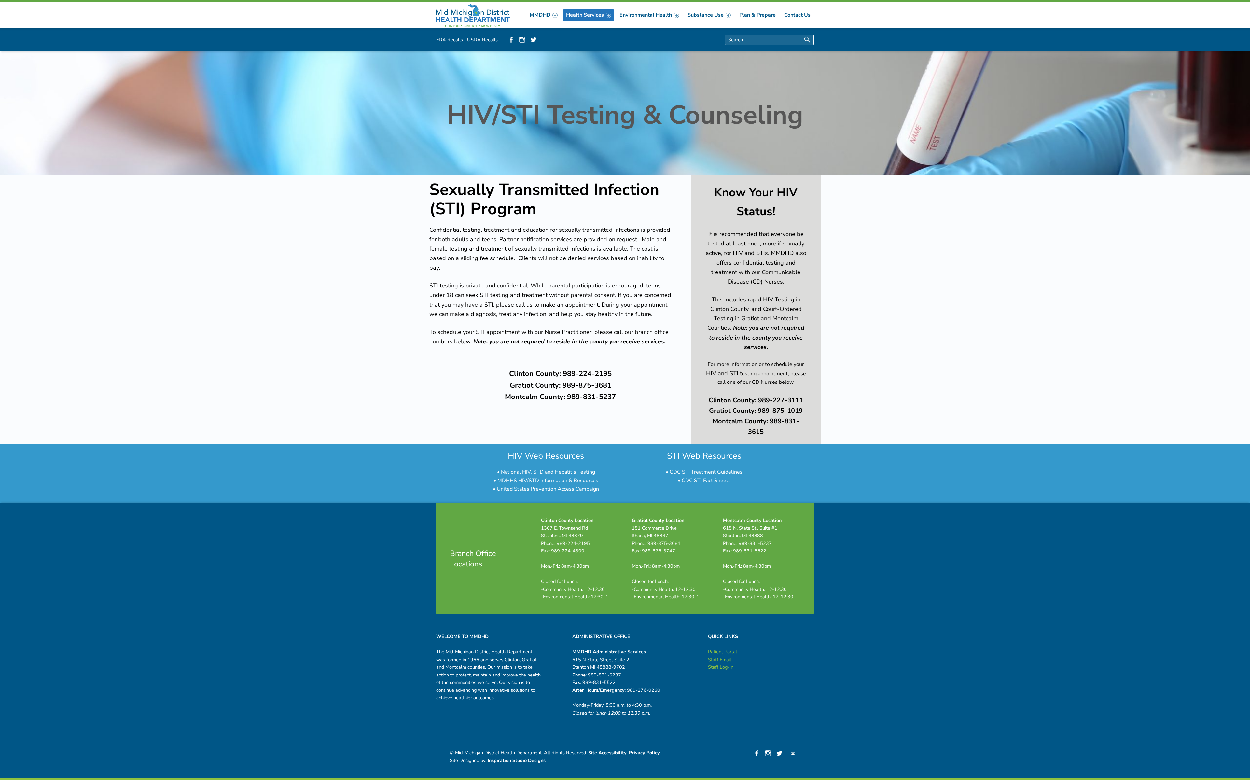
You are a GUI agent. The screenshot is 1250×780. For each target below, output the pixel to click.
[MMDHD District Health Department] (473, 15)
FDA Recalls (449, 39)
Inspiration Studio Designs (517, 760)
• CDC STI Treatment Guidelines (704, 472)
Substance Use (706, 15)
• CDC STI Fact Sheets (704, 480)
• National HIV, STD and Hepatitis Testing (546, 472)
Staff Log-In (720, 667)
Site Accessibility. (608, 752)
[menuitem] (543, 15)
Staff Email (719, 659)
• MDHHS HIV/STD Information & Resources (545, 480)
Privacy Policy (644, 752)
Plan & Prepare (757, 15)
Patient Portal (722, 651)
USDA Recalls (482, 39)
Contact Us (797, 15)
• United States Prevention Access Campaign (546, 489)
